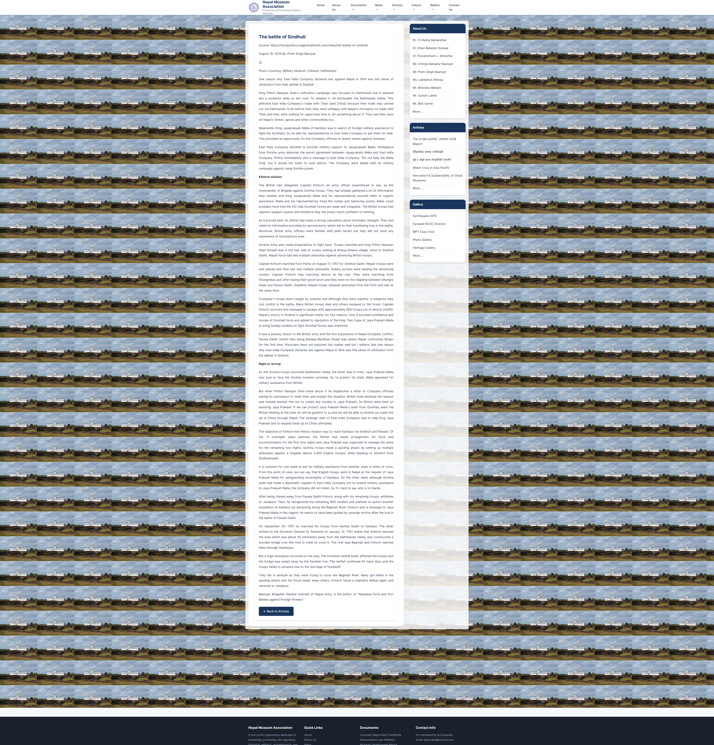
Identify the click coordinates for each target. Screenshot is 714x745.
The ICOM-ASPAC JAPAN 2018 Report (434, 141)
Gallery (435, 5)
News (379, 5)
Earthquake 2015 (425, 216)
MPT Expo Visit (423, 232)
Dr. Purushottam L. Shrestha (432, 56)
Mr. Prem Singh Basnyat (429, 72)
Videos (416, 5)
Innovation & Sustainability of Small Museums (437, 178)
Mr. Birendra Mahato (427, 87)
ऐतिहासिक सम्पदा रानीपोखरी (428, 152)
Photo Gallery (422, 240)
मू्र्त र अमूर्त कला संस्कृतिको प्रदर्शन (432, 160)
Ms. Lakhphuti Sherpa (428, 79)
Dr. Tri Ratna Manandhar (430, 40)
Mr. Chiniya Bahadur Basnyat (433, 64)
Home (321, 5)
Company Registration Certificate (380, 734)
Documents (358, 5)
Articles (397, 5)
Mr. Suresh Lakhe (425, 95)
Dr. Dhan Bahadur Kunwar (430, 48)
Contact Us (454, 7)
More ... (418, 111)
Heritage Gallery (424, 248)
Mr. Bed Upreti (423, 103)
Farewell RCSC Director (429, 224)
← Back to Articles (276, 611)
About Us (336, 7)
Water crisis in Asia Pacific (431, 168)
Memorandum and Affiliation (377, 739)
